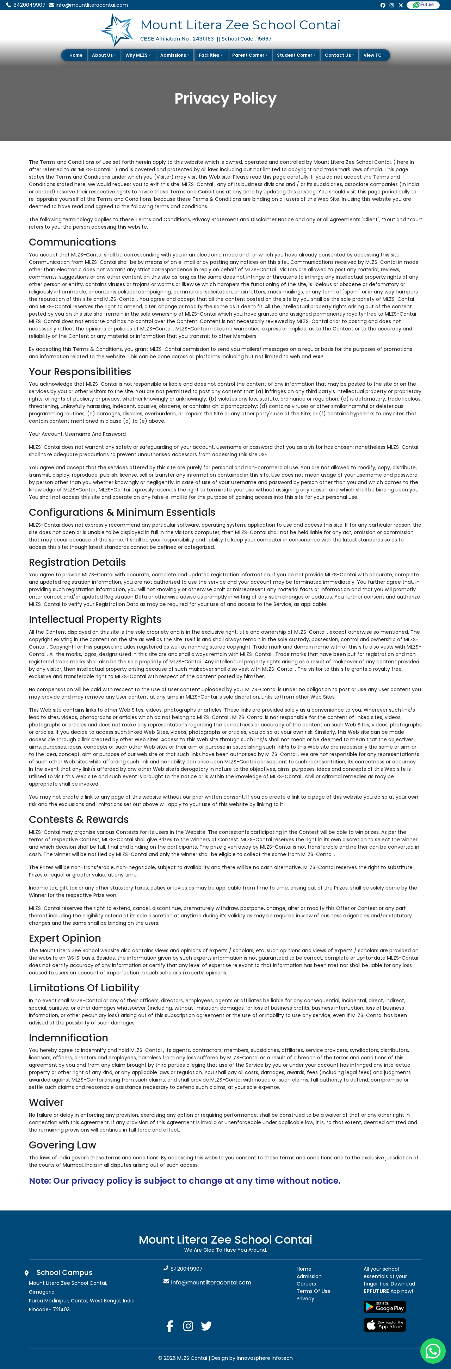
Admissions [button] (173, 55)
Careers (306, 1283)
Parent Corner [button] (248, 55)
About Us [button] (102, 55)
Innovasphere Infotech (264, 1358)
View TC (373, 55)
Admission (309, 1276)
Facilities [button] (209, 55)
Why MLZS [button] (136, 55)
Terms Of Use (313, 1291)
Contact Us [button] (338, 55)
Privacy (305, 1298)
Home (75, 55)
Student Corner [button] (294, 55)
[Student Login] (423, 5)
